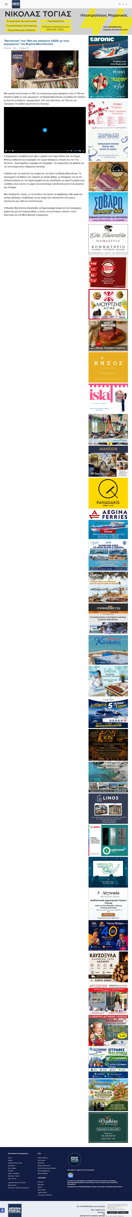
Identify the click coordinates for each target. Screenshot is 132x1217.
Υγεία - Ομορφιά (12, 1168)
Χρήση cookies (41, 1160)
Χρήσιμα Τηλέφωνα (43, 1157)
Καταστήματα (11, 1165)
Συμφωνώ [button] (112, 1212)
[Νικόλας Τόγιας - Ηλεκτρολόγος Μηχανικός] (66, 21)
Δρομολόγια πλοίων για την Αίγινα (17, 1182)
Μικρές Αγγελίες (12, 1185)
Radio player (41, 1184)
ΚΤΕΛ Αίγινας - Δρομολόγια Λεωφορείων (18, 1187)
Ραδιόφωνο (41, 1182)
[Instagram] (123, 4)
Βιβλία (15, 48)
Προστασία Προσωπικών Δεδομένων (47, 1168)
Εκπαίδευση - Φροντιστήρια (15, 1163)
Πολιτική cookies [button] (111, 1207)
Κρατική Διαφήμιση (43, 1173)
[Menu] (6, 4)
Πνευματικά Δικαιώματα (44, 1165)
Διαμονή (10, 1160)
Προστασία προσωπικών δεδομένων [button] (116, 1209)
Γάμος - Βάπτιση (12, 1178)
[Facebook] (120, 4)
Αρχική (10, 1157)
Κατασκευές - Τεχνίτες (14, 1176)
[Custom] (126, 4)
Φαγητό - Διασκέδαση (13, 1173)
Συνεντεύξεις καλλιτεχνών (45, 1195)
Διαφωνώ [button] (123, 1212)
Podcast (40, 1187)
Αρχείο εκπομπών (42, 1192)
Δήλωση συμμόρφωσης (44, 1170)
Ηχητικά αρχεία (42, 1189)
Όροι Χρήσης (41, 1163)
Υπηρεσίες (10, 1170)
